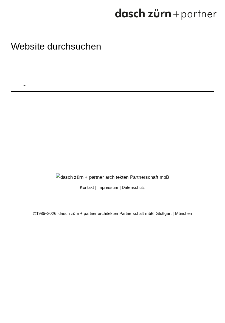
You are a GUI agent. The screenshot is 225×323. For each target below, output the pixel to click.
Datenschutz (133, 187)
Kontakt (87, 187)
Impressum (107, 187)
